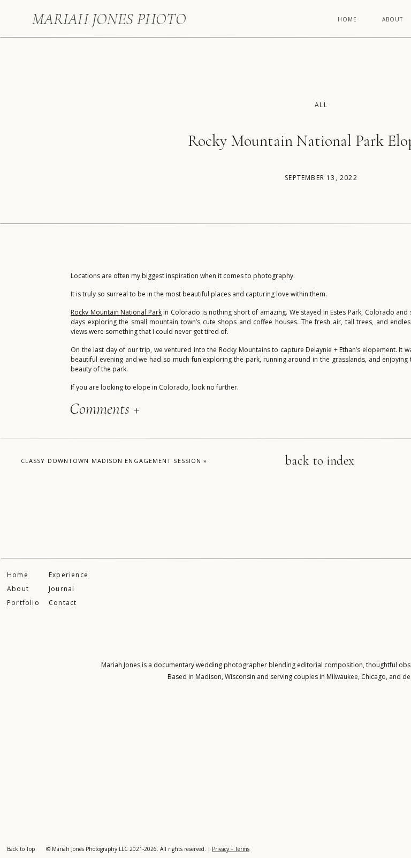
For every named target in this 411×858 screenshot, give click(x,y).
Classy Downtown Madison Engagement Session (111, 461)
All (321, 104)
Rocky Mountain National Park (116, 312)
